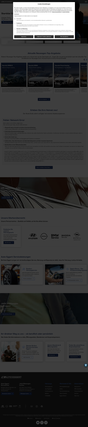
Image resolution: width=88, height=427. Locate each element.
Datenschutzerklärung (57, 11)
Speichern (23, 36)
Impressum (16, 14)
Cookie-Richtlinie (65, 11)
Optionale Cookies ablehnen (44, 36)
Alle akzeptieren (64, 36)
